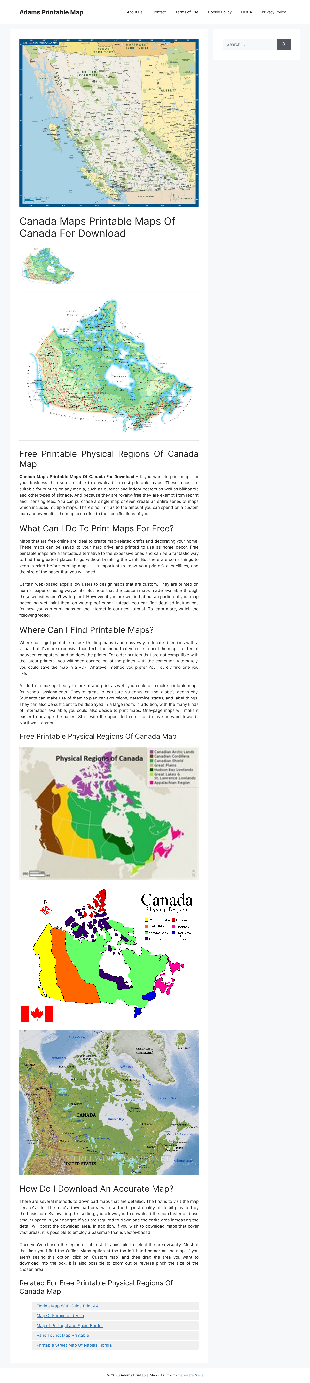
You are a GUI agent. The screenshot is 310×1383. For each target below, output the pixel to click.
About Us (135, 12)
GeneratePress (191, 1375)
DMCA (246, 12)
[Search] (284, 44)
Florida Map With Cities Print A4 (68, 1306)
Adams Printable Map (51, 12)
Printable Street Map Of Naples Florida (74, 1345)
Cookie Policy (220, 12)
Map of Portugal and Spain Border (70, 1325)
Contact (159, 12)
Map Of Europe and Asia (60, 1315)
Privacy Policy (274, 12)
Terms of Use (186, 12)
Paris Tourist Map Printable (63, 1335)
